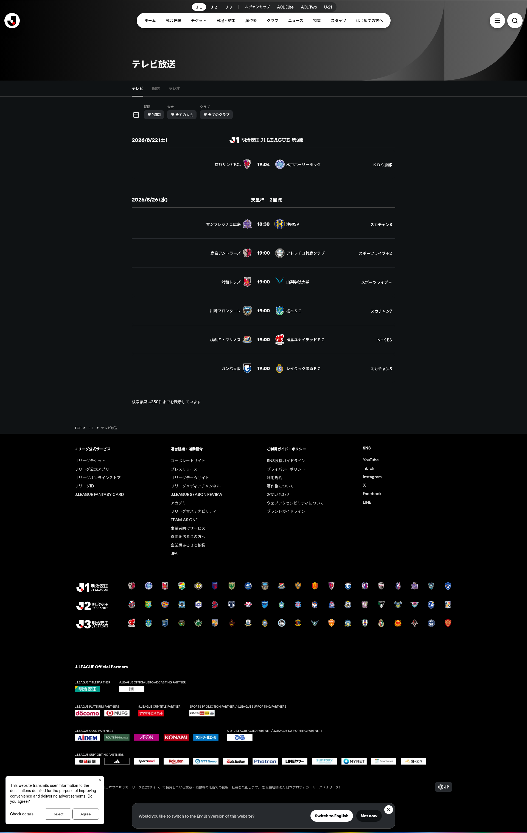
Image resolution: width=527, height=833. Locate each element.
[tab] (137, 88)
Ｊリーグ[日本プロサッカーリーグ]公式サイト (125, 787)
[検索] (515, 20)
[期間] (136, 114)
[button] (497, 20)
